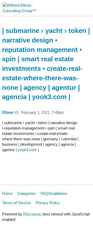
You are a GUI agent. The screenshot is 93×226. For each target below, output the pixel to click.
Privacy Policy (48, 203)
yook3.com (27, 149)
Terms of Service (16, 203)
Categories (26, 193)
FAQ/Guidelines (54, 193)
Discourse (32, 214)
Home (7, 193)
